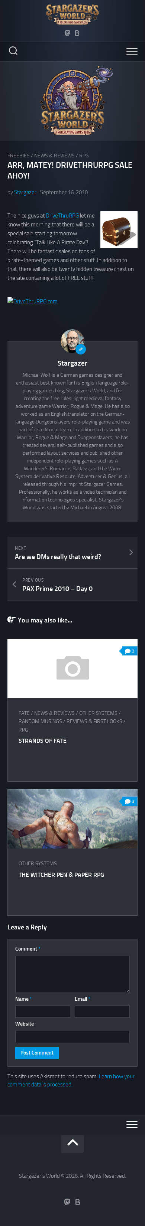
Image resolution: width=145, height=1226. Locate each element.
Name (23, 999)
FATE (24, 713)
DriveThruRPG (62, 215)
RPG (84, 156)
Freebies (18, 156)
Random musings (40, 721)
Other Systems (98, 713)
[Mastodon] (67, 33)
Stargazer (25, 192)
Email (83, 999)
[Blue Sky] (77, 33)
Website (24, 1024)
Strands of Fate (43, 740)
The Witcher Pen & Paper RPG (61, 874)
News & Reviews (54, 156)
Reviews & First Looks (94, 721)
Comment (28, 949)
